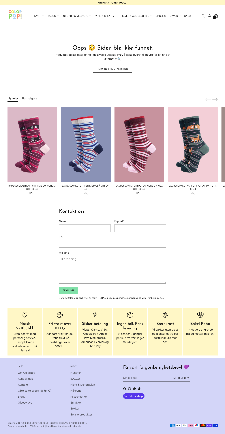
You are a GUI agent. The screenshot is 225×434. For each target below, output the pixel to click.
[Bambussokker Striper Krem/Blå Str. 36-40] (86, 144)
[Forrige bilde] (208, 99)
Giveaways (25, 402)
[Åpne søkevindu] (203, 16)
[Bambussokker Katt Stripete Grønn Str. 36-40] (193, 144)
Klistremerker (79, 396)
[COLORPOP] (15, 16)
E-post (119, 221)
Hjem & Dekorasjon (82, 384)
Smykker (76, 402)
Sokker (74, 408)
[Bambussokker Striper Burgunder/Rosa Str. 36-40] (139, 144)
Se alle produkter (81, 414)
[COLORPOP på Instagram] (130, 389)
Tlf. (61, 237)
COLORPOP (33, 423)
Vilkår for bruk (37, 426)
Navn (62, 221)
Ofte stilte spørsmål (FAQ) (34, 390)
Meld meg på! (181, 378)
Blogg (21, 396)
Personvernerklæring (18, 426)
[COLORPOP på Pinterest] (135, 389)
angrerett (207, 329)
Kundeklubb (25, 378)
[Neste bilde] (215, 99)
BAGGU (75, 378)
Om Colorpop (26, 372)
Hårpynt (75, 390)
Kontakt (23, 384)
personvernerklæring (127, 298)
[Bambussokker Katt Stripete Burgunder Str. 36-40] (32, 144)
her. (165, 342)
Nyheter (75, 372)
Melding (64, 252)
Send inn (68, 290)
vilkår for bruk (149, 298)
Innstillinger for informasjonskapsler (64, 426)
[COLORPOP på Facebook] (125, 389)
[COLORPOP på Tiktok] (139, 389)
